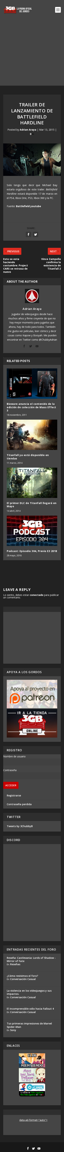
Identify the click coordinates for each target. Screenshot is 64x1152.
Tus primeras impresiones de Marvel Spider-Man (29, 1025)
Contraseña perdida (19, 804)
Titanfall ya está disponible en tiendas (28, 456)
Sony (13, 1030)
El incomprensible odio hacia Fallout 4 (30, 1008)
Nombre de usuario (14, 756)
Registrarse (14, 795)
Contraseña (10, 770)
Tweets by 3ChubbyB (20, 826)
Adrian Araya (28, 129)
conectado (36, 595)
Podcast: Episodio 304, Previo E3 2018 (32, 551)
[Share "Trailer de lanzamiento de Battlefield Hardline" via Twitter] (35, 234)
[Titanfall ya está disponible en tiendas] (32, 435)
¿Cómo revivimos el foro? (22, 976)
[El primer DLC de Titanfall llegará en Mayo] (32, 483)
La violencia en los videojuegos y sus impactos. (29, 992)
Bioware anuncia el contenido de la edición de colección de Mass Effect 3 (31, 407)
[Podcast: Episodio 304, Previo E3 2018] (32, 531)
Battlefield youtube (28, 206)
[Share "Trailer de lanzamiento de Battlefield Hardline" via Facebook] (28, 234)
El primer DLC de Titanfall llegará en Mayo (32, 504)
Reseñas (15, 964)
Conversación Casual (23, 979)
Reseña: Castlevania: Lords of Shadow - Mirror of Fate (31, 959)
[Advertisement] (32, 53)
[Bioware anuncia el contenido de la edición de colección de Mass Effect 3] (32, 383)
